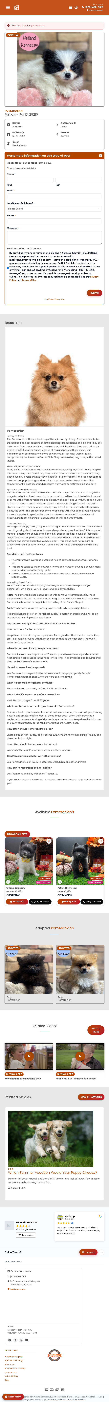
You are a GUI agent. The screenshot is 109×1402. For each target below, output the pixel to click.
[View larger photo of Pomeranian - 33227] (49, 841)
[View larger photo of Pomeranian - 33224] (100, 841)
